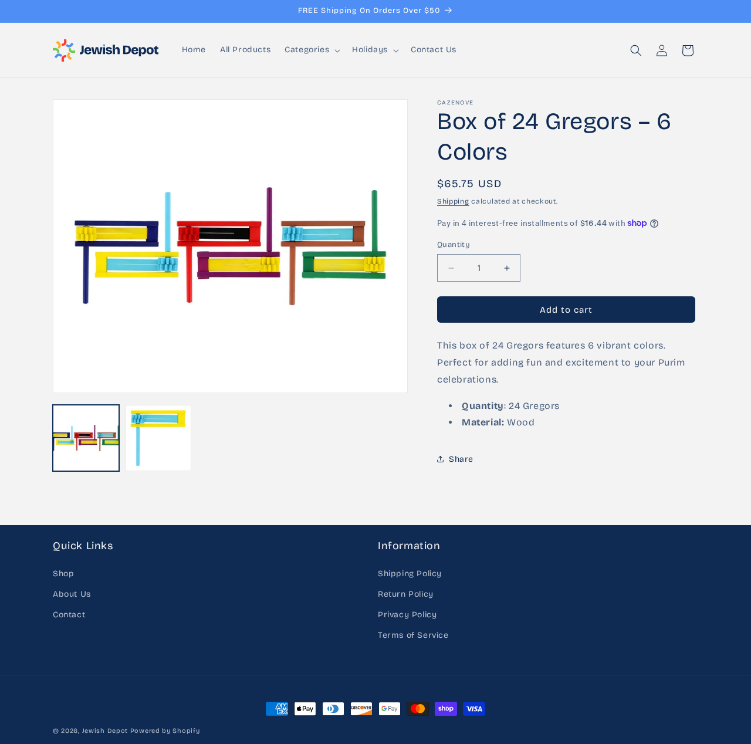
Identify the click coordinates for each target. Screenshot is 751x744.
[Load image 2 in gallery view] (158, 438)
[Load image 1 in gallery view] (86, 438)
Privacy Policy (407, 615)
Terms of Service (413, 635)
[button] (311, 50)
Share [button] (461, 459)
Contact (69, 615)
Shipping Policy (410, 574)
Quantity (453, 244)
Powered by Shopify (165, 731)
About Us (72, 594)
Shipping (453, 201)
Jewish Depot (105, 731)
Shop (63, 574)
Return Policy (406, 594)
